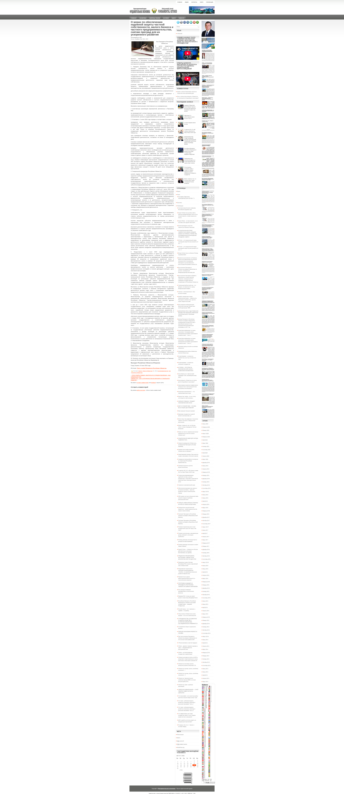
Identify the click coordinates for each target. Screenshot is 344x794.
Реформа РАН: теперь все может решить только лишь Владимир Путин (188, 596)
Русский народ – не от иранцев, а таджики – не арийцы (186, 609)
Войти (178, 737)
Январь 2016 (206, 585)
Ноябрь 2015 (206, 591)
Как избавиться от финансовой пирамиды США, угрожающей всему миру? (187, 375)
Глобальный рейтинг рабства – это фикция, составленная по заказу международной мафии (187, 286)
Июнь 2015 (205, 604)
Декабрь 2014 (206, 623)
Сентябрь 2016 (206, 559)
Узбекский (179, 33)
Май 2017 (205, 533)
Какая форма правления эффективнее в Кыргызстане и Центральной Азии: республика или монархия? (188, 386)
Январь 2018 (206, 514)
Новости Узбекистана (147, 370)
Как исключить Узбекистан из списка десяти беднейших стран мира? (188, 97)
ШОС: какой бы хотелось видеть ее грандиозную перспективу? (187, 720)
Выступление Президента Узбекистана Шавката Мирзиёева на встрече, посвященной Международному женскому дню (187, 270)
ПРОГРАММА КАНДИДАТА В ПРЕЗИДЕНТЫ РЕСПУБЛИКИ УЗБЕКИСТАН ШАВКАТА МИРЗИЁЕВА (188, 584)
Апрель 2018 (206, 504)
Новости (181, 18)
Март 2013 (205, 681)
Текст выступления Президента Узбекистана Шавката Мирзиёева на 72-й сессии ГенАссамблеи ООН (187, 638)
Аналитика (142, 18)
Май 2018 (205, 501)
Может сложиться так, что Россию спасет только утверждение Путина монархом (187, 427)
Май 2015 (205, 607)
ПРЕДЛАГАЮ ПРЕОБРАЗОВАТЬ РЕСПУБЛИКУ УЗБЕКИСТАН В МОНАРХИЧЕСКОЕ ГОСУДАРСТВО (187, 557)
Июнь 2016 (205, 569)
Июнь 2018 (205, 498)
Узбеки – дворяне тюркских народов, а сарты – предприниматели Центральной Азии (188, 647)
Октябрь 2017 (206, 520)
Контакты (194, 2)
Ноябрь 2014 (206, 626)
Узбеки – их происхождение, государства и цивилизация (185, 653)
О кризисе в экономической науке (186, 485)
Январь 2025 (206, 430)
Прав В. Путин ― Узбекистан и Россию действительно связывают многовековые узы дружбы (188, 551)
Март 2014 (205, 649)
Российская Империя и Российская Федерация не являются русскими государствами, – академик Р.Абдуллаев (187, 603)
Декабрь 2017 (206, 517)
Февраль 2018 (206, 511)
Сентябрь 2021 (206, 449)
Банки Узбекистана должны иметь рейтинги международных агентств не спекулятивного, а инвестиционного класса (188, 215)
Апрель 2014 (206, 646)
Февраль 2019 (206, 472)
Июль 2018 (205, 494)
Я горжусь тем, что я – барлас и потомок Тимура (186, 725)
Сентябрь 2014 (206, 633)
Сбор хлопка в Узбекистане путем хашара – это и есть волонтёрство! (187, 614)
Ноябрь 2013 (206, 659)
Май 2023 (205, 440)
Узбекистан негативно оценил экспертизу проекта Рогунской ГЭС (187, 664)
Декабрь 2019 (206, 462)
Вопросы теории (155, 18)
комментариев (182, 744)
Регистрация (180, 734)
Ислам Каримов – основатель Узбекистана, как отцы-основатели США (187, 357)
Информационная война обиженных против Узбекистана (187, 352)
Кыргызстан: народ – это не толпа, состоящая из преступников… (187, 397)
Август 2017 (206, 527)
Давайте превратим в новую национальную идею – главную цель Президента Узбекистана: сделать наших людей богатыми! (187, 299)
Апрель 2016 (206, 575)
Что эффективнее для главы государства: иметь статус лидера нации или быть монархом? (187, 715)
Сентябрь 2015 (206, 597)
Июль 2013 (205, 668)
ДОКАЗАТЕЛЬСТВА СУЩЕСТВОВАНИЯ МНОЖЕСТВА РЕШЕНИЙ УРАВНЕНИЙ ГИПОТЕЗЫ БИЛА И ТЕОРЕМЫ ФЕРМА (188, 313)
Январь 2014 (206, 655)
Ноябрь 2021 (206, 446)
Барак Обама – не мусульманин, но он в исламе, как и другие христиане (188, 221)
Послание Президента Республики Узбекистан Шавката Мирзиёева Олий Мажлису (188, 515)
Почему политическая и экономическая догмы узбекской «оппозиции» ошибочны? (188, 534)
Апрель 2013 (206, 678)
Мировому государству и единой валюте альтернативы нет (186, 414)
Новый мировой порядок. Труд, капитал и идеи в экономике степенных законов (188, 455)
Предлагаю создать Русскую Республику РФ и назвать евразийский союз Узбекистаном (188, 563)
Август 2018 (206, 491)
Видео (187, 2)
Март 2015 (205, 614)
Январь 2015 (206, 620)
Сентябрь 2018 (206, 488)
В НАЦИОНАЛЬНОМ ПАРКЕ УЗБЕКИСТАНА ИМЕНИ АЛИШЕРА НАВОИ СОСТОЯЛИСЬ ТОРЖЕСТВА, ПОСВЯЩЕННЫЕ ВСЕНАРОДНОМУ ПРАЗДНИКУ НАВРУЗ (187, 234)
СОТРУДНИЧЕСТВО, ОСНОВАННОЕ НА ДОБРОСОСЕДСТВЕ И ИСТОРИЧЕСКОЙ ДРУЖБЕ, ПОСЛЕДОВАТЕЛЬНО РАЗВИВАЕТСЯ (187, 621)
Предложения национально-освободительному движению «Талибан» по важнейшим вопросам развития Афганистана (187, 571)
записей (180, 741)
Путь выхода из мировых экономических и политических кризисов (186, 591)
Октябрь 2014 (206, 630)
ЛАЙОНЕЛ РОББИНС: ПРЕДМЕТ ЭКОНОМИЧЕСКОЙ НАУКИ (186, 402)
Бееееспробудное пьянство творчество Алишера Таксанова (186, 226)
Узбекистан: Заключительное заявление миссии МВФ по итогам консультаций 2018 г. (187, 679)
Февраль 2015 (206, 617)
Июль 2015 (205, 601)
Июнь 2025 (205, 424)
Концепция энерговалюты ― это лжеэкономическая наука (186, 392)
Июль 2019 (205, 465)
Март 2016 (205, 578)
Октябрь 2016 (206, 556)
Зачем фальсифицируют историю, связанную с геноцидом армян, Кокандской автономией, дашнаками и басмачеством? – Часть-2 (188, 341)
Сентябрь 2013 (206, 665)
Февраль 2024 (206, 436)
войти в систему (141, 390)
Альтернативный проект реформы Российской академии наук (187, 208)
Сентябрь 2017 (206, 523)
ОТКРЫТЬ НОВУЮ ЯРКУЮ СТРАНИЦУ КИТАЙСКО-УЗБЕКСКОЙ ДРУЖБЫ (188, 503)
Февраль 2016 (206, 581)
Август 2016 (206, 562)
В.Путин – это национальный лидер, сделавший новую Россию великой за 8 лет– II (188, 248)
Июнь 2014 (205, 639)
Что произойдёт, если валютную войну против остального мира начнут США (188, 696)
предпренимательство (163, 370)
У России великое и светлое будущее (187, 643)
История (166, 18)
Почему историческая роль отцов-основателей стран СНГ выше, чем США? (187, 528)
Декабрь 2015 (206, 588)
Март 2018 (205, 507)
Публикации (209, 2)
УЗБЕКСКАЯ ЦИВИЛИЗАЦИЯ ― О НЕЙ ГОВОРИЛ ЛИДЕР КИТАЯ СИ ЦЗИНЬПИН (188, 691)
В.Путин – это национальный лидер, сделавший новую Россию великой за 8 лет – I (188, 241)
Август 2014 (206, 636)
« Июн (181, 770)
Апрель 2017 (206, 536)
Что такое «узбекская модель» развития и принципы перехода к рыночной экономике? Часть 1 (186, 702)
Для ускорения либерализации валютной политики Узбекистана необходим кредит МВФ (186, 306)
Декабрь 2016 (206, 549)
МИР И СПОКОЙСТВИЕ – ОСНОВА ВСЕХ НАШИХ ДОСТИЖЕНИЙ (187, 406)
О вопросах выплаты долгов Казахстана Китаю (185, 466)
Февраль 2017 (206, 543)
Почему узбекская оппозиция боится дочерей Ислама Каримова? (187, 540)
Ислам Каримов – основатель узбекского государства (185, 363)
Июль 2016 (205, 565)
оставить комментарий (142, 382)
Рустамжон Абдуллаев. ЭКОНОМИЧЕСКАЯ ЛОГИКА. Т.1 (186, 197)
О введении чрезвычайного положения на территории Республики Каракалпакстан (188, 460)
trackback (153, 382)
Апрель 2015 (206, 610)
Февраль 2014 (206, 652)
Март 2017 (205, 540)
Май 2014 (205, 643)
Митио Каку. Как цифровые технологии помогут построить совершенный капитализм (188, 420)
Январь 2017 (206, 546)
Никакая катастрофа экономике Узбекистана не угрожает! (186, 450)
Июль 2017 (205, 530)
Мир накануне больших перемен (186, 411)
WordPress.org (180, 747)
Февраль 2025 (206, 427)
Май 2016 (205, 572)
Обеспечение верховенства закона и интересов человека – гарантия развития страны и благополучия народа (187, 490)
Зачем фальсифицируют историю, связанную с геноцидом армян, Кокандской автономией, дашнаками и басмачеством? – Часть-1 (188, 333)
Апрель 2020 (206, 456)
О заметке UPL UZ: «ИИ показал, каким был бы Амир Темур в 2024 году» (188, 471)
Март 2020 (205, 459)
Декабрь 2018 (206, 478)
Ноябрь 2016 (206, 552)
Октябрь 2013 (206, 662)
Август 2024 (206, 433)
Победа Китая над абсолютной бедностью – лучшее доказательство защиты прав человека (187, 509)
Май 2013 (205, 675)
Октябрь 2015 (206, 594)
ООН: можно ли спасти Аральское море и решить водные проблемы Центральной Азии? (188, 497)
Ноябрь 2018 (206, 482)
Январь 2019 (206, 475)
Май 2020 (205, 453)
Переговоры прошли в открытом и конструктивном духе (187, 92)
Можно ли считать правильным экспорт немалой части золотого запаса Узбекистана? (188, 433)
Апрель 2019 (206, 469)
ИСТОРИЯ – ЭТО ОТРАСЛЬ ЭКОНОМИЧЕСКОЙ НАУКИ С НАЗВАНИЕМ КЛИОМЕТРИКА (185, 369)
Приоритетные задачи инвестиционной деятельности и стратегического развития (186, 578)
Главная (179, 2)
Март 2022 (205, 443)
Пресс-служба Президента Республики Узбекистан (151, 368)
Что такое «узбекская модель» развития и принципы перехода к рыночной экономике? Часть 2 (186, 708)
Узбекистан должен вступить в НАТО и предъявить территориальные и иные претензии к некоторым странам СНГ (188, 658)
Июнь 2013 (205, 672)
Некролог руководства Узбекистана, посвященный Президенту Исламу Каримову (187, 444)
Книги (201, 2)
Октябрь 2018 (206, 485)
